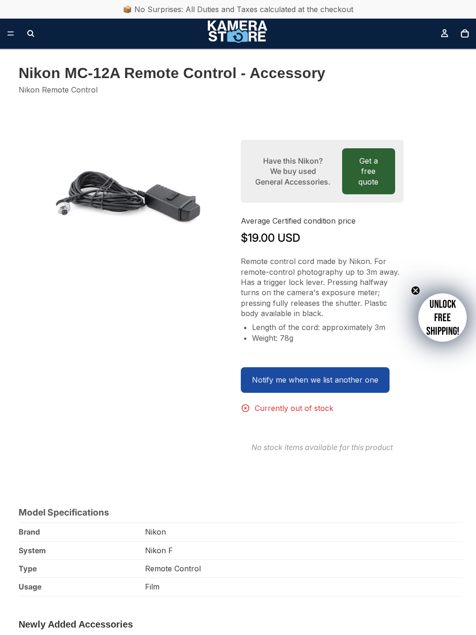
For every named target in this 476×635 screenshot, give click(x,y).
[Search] (30, 33)
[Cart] (465, 33)
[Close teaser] (415, 290)
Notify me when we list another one (315, 379)
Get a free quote (368, 171)
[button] (442, 317)
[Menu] (10, 33)
